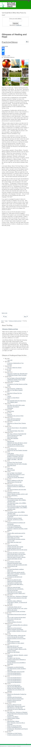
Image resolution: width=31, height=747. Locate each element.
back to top (4, 313)
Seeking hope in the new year (14, 482)
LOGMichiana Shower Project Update (16, 379)
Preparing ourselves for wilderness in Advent (16, 487)
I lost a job (9, 360)
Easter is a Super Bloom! (13, 397)
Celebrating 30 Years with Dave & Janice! (17, 443)
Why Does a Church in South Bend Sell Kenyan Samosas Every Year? (16, 434)
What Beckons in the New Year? (15, 707)
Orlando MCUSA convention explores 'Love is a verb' (16, 539)
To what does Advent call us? (14, 607)
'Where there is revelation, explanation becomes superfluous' (16, 574)
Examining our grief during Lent (14, 577)
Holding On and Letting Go (13, 420)
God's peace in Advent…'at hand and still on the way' (17, 603)
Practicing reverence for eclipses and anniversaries (16, 523)
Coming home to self (12, 566)
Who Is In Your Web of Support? (15, 390)
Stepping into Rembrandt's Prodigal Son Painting (16, 694)
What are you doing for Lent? (14, 580)
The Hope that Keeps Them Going (15, 431)
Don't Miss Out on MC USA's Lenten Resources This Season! (16, 405)
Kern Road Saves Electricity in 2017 (16, 474)
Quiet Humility (10, 411)
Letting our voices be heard (13, 587)
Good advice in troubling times (14, 583)
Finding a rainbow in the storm (14, 622)
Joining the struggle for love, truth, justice (17, 608)
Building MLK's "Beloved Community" (16, 706)
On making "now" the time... (14, 658)
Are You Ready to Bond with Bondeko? (16, 378)
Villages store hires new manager (15, 546)
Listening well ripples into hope (14, 558)
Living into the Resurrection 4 (14, 679)
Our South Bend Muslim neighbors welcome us (15, 569)
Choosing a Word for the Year (14, 704)
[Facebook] (15, 48)
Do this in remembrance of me (14, 727)
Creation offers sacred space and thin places (16, 533)
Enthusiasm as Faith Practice (14, 733)
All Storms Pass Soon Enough (14, 462)
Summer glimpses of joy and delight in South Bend (16, 663)
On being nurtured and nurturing (14, 735)
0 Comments (5, 46)
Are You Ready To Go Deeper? (14, 473)
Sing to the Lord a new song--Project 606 (17, 506)
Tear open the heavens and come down (16, 489)
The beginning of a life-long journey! (15, 446)
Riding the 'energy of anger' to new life (16, 557)
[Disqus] (15, 248)
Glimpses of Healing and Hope (15, 320)
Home (2, 320)
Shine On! (9, 414)
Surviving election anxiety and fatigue (16, 611)
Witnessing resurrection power (14, 563)
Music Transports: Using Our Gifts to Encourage (16, 723)
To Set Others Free (11, 449)
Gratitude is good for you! (13, 492)
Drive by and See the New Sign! (15, 444)
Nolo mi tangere (11, 470)
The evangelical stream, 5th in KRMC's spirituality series (16, 500)
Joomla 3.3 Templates (16, 746)
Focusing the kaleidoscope (13, 525)
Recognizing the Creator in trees (15, 536)
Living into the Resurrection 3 (14, 680)
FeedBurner (18, 25)
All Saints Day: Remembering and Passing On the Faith (17, 729)
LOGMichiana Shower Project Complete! (17, 375)
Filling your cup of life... (13, 545)
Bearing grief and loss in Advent (15, 485)
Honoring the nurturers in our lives (15, 555)
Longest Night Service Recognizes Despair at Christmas (17, 714)
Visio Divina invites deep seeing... (15, 584)
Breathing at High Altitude (13, 652)
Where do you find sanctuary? (14, 628)
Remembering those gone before (15, 498)
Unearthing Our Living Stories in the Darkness (15, 690)
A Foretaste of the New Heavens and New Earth (17, 384)
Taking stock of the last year (14, 619)
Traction (9, 396)
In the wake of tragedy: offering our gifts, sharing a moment (17, 649)
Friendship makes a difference (14, 601)
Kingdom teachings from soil (14, 548)
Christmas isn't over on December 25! (16, 709)
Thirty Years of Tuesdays (13, 381)
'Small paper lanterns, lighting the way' (16, 635)
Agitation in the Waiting (12, 716)
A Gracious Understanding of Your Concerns (15, 363)
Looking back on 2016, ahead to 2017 (16, 593)
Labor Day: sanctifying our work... (15, 519)
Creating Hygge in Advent (13, 718)
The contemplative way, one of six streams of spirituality (17, 515)
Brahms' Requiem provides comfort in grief (17, 494)
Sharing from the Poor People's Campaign (17, 450)
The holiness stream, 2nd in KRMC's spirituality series (16, 512)
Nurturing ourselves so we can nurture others (16, 639)
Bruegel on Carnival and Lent (14, 700)
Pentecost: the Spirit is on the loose (15, 552)
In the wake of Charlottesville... (14, 527)
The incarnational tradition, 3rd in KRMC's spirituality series (17, 508)
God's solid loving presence (13, 418)
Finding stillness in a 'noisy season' (15, 643)
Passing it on (10, 620)
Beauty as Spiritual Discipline (14, 726)
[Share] (15, 53)
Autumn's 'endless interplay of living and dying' (16, 631)
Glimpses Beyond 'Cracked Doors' (15, 698)
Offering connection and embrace (15, 629)
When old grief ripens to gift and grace (16, 554)
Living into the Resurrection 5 (14, 677)
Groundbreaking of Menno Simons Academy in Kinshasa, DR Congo (15, 455)
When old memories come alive (14, 647)
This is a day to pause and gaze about (16, 617)
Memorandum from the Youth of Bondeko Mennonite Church (17, 464)
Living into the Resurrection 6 (14, 674)
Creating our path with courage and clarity (17, 564)
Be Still (9, 370)
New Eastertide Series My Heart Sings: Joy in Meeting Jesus (16, 401)
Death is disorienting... (12, 495)
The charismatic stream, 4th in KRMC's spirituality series (16, 503)
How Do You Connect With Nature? (15, 477)
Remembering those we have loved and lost (16, 615)
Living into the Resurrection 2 (14, 682)
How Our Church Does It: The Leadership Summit (17, 428)
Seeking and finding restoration (14, 581)
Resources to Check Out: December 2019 (17, 373)
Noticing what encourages (13, 641)
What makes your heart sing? (14, 542)
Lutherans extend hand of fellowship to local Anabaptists (16, 660)
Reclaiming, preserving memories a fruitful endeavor (17, 529)
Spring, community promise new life (15, 572)
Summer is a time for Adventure (15, 458)
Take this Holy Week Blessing (14, 686)
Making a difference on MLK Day (15, 480)
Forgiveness (10, 408)
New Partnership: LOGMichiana (14, 388)
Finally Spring (10, 453)
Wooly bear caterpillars (12, 438)
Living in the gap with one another (15, 637)
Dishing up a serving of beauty (14, 518)
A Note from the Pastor (12, 476)
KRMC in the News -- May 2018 (14, 459)
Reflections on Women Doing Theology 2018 (16, 424)
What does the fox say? (13, 646)
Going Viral (10, 468)
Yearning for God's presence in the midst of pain (17, 598)
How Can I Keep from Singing (14, 367)
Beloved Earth (10, 441)
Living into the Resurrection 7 (14, 673)
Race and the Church (12, 437)
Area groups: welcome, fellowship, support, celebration (17, 655)
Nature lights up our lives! (13, 537)
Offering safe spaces (12, 610)
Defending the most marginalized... (15, 589)
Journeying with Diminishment (14, 697)
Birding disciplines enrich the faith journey (17, 549)
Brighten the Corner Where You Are (15, 688)
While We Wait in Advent (13, 721)
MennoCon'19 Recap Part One (14, 393)
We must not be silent (12, 590)
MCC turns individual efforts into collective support (17, 625)
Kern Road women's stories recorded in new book (16, 669)
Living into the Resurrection (13, 685)
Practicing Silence (10, 42)
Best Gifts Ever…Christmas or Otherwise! (17, 596)
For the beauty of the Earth (13, 561)
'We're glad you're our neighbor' (14, 592)
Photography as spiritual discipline (15, 667)
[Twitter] (15, 51)
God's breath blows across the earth (15, 671)
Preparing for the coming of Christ (15, 415)
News (6, 320)
